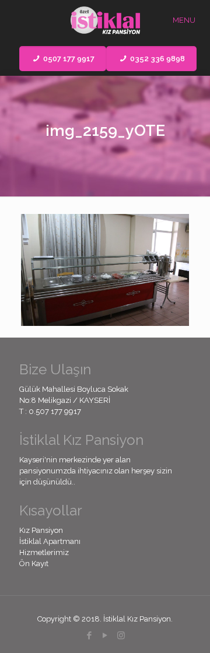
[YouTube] (105, 635)
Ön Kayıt (33, 563)
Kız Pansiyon (41, 530)
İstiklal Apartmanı (49, 541)
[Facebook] (89, 635)
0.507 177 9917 (55, 411)
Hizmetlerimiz (44, 552)
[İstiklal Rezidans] (105, 20)
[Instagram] (121, 635)
